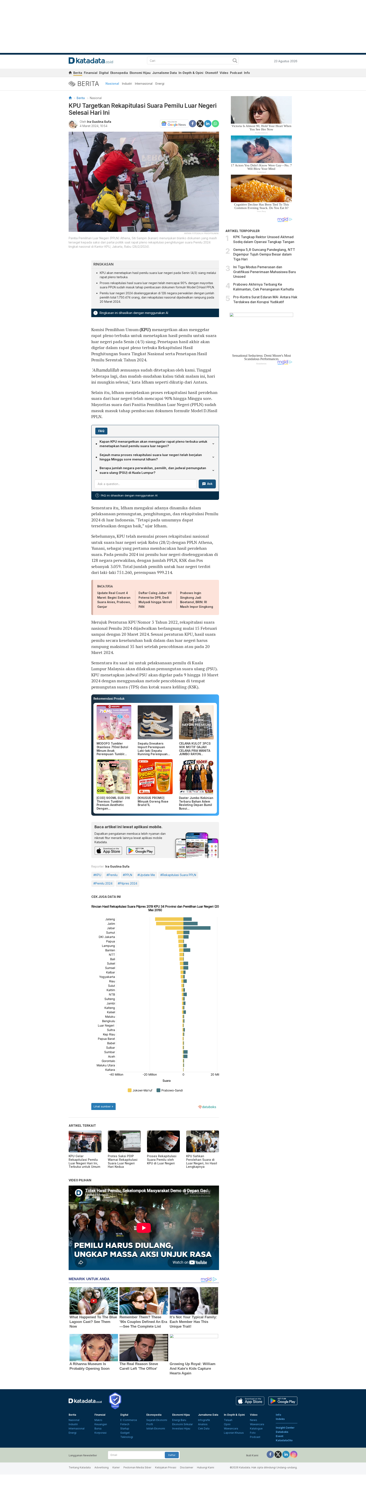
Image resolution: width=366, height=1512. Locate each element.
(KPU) (145, 329)
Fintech (124, 1424)
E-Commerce (128, 1420)
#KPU (97, 875)
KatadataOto (284, 1440)
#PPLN (127, 875)
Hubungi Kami (205, 1467)
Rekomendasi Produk (109, 698)
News (253, 1420)
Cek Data (203, 1428)
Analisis (203, 1424)
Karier (116, 1467)
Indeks (280, 1419)
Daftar (171, 1455)
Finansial (90, 73)
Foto (253, 1432)
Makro (98, 1420)
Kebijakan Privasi (165, 1467)
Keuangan (100, 1424)
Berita (77, 73)
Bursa (97, 1428)
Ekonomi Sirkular (182, 1424)
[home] (70, 73)
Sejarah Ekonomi (156, 1420)
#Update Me (146, 875)
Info (247, 73)
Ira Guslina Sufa (99, 121)
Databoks (282, 1431)
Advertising (101, 1467)
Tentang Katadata (80, 1467)
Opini (227, 1424)
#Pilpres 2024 (127, 883)
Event (279, 1436)
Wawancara (231, 1428)
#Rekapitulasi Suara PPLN (178, 875)
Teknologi (126, 1437)
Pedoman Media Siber (137, 1467)
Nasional (112, 83)
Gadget (125, 1432)
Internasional (143, 83)
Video (224, 73)
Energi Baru (179, 1420)
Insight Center (285, 1427)
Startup (124, 1428)
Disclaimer (186, 1467)
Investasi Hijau (181, 1428)
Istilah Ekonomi (155, 1428)
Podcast (236, 73)
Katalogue (256, 1428)
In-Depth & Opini (191, 73)
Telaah (228, 1420)
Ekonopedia (119, 73)
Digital (104, 73)
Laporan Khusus (234, 1432)
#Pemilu (112, 875)
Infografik (204, 1420)
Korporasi (100, 1432)
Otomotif (211, 73)
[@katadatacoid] (293, 1454)
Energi (159, 83)
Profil (149, 1424)
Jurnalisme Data (164, 73)
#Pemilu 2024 (102, 883)
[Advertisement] (261, 439)
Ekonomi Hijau (140, 73)
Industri (127, 83)
